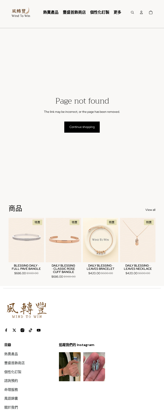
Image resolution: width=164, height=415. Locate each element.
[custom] (6, 330)
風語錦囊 (11, 398)
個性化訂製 (12, 372)
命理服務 (11, 389)
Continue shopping (82, 127)
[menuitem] (51, 12)
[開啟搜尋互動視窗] (132, 12)
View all (150, 210)
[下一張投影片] (40, 240)
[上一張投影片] (12, 240)
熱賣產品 (11, 354)
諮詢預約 (11, 380)
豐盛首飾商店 (14, 363)
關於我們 (11, 407)
